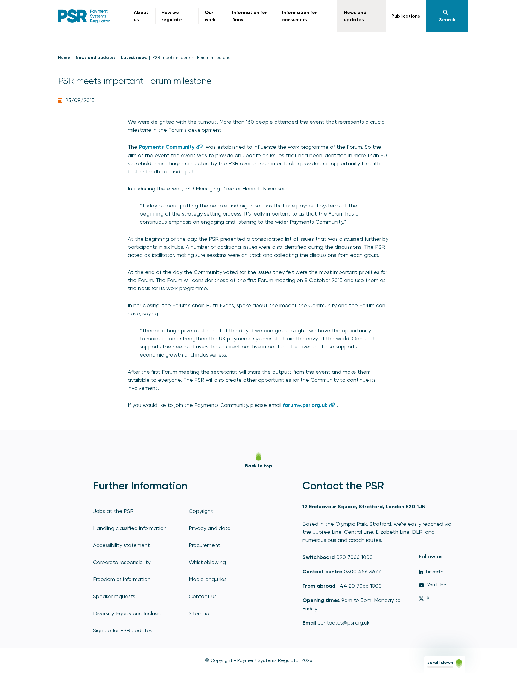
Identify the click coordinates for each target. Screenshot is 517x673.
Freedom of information (121, 579)
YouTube (436, 585)
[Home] (84, 16)
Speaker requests (114, 596)
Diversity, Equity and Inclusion (129, 613)
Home (64, 57)
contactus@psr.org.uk (343, 622)
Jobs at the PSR (113, 511)
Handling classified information (130, 528)
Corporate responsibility (121, 562)
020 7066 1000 (354, 557)
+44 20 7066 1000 (359, 586)
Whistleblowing (207, 562)
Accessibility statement (121, 545)
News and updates (95, 57)
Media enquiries (208, 579)
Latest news (134, 57)
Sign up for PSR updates (122, 630)
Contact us (203, 596)
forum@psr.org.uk (305, 405)
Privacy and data (210, 528)
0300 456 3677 (362, 571)
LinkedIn (434, 572)
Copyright (201, 511)
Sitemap (199, 613)
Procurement (204, 545)
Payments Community (166, 147)
